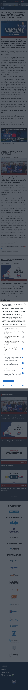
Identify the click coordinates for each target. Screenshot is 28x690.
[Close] (25, 304)
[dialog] (14, 345)
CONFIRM (8, 380)
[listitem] (14, 329)
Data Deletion (6, 385)
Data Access (14, 385)
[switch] (23, 332)
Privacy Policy (22, 385)
